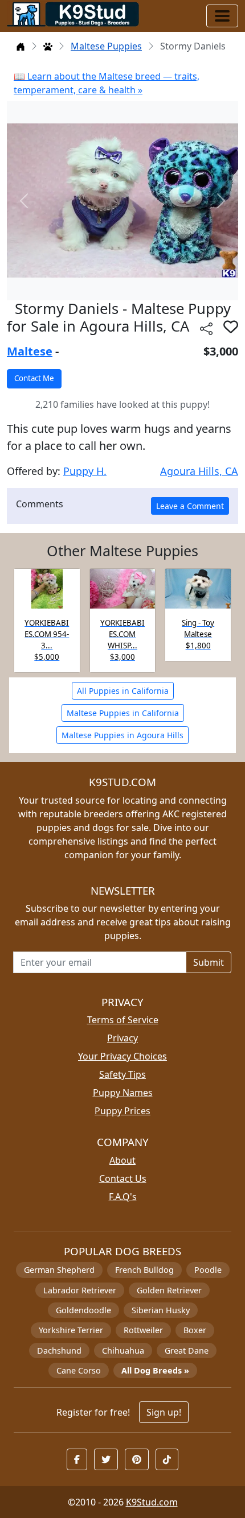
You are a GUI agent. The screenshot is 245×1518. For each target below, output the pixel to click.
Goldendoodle (83, 1310)
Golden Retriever (169, 1290)
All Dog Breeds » (155, 1370)
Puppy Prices (122, 1111)
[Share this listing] (206, 327)
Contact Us (122, 1178)
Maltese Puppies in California (123, 713)
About (122, 1160)
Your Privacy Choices (122, 1056)
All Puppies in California (123, 690)
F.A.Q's (123, 1196)
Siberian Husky (161, 1310)
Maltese (29, 351)
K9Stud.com (152, 1502)
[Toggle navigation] (222, 16)
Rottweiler (143, 1330)
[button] (230, 326)
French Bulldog (144, 1269)
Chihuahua (123, 1350)
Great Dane (187, 1350)
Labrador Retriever (79, 1290)
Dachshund (59, 1350)
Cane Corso (78, 1370)
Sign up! (163, 1412)
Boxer (194, 1330)
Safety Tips (122, 1074)
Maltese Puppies (106, 46)
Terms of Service (122, 1020)
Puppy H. (85, 471)
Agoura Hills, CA (199, 471)
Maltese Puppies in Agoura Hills (122, 735)
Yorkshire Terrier (71, 1330)
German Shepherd (59, 1269)
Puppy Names (123, 1092)
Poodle (208, 1269)
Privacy (122, 1038)
